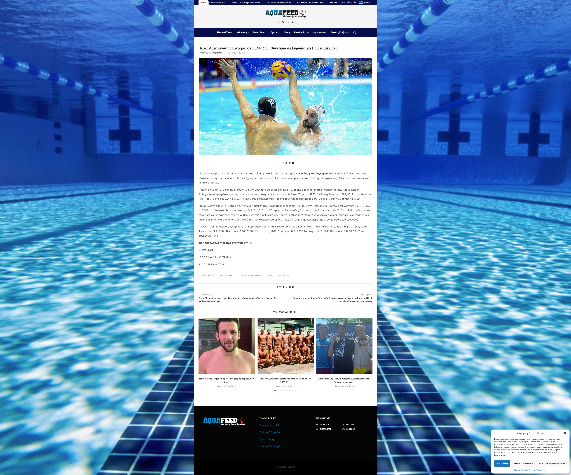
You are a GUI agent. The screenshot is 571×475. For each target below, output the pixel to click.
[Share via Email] (293, 163)
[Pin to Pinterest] (290, 163)
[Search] (354, 32)
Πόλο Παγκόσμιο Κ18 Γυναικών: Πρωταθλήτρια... (214, 3)
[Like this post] (280, 163)
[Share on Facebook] (283, 163)
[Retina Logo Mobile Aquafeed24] (224, 421)
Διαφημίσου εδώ (349, 2)
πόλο (271, 276)
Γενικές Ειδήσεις (340, 32)
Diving (287, 32)
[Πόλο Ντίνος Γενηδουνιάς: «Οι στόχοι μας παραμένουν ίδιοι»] (227, 346)
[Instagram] (288, 22)
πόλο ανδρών (284, 276)
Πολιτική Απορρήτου (537, 470)
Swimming (241, 32)
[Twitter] (283, 22)
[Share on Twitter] (286, 163)
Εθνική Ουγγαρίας (225, 276)
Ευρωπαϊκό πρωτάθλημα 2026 (250, 276)
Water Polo (259, 32)
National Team (224, 32)
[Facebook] (278, 22)
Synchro (275, 32)
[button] (565, 433)
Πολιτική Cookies (520, 470)
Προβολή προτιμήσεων (551, 463)
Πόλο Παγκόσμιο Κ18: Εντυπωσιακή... (286, 3)
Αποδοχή (502, 463)
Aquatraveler (320, 32)
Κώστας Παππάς (216, 53)
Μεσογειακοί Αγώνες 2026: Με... (322, 3)
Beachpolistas (301, 32)
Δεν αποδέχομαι (523, 463)
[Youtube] (293, 22)
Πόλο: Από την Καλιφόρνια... (252, 3)
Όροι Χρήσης (267, 439)
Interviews (334, 2)
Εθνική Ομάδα (206, 276)
